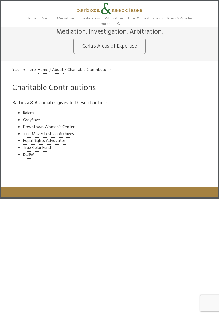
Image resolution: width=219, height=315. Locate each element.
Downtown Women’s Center (49, 127)
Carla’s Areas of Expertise (109, 46)
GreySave (31, 120)
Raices (28, 113)
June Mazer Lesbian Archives (48, 134)
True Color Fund (37, 147)
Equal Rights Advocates (44, 140)
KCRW (28, 154)
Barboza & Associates (109, 8)
